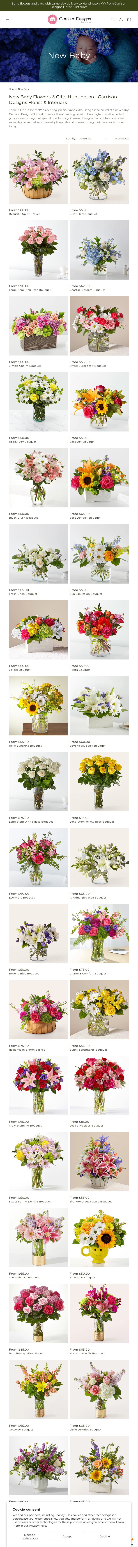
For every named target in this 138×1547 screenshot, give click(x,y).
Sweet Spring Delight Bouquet (30, 1201)
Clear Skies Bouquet (83, 214)
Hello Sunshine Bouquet (25, 745)
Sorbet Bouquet (20, 669)
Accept (67, 1536)
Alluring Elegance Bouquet (88, 897)
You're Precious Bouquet (86, 1125)
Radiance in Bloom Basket (27, 1049)
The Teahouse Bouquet (24, 1277)
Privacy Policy (38, 1525)
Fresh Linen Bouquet (23, 593)
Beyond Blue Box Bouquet (88, 745)
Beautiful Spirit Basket (24, 214)
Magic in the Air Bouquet (87, 1353)
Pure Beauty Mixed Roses (26, 1353)
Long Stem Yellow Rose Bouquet (92, 821)
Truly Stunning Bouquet (25, 1125)
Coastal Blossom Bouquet (87, 290)
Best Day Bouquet (82, 441)
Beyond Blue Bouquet (24, 973)
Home (12, 89)
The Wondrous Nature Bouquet (91, 1201)
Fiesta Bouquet (80, 669)
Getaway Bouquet (21, 1429)
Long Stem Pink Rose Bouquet (30, 290)
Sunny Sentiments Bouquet (88, 1049)
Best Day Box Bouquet (85, 517)
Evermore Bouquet (22, 897)
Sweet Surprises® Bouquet (88, 365)
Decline (105, 1536)
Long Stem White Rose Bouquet (31, 821)
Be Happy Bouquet (82, 1277)
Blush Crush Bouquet (23, 517)
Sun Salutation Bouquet (86, 593)
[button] (8, 19)
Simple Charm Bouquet (25, 365)
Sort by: (71, 138)
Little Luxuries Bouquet (86, 1429)
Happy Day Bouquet (22, 441)
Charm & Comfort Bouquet (88, 973)
